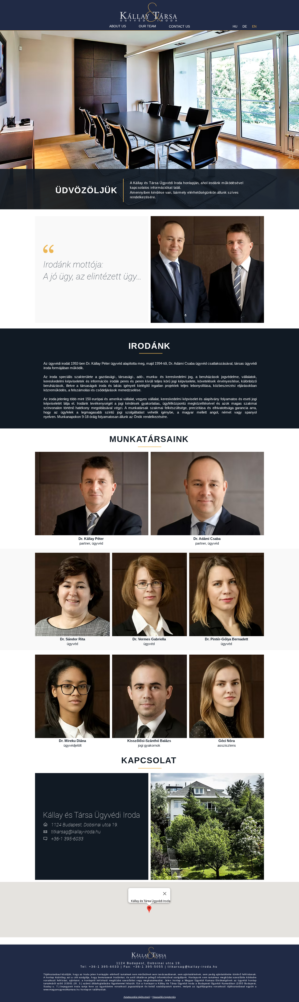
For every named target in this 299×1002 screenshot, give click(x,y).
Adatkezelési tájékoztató (137, 997)
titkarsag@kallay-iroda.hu (193, 966)
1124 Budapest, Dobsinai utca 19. (149, 963)
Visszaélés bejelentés (164, 997)
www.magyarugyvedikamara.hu (61, 989)
